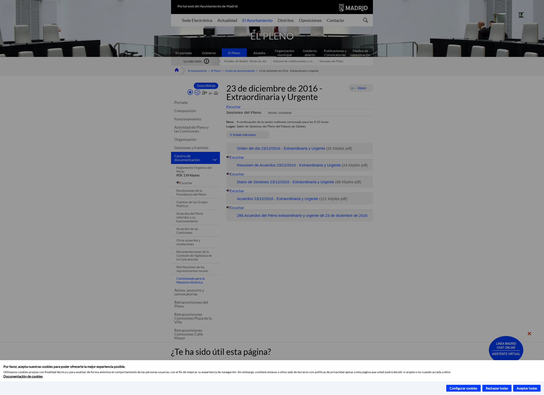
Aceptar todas (527, 388)
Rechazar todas (497, 388)
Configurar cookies (463, 388)
